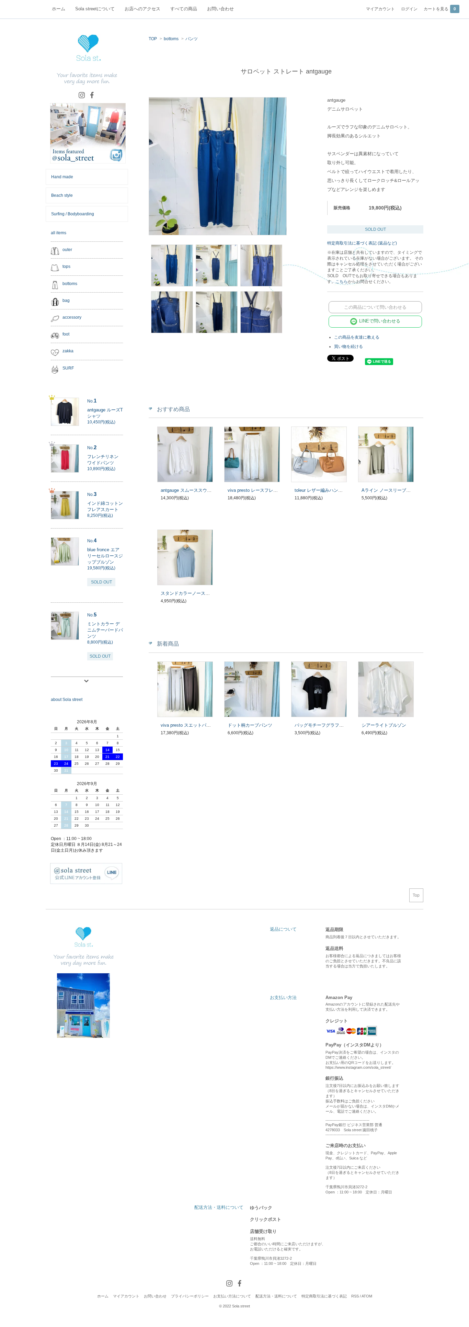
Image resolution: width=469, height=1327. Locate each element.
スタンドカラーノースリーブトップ (196, 593)
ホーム (102, 1296)
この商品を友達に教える (356, 337)
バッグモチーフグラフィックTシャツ (332, 725)
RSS (355, 1296)
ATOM (367, 1296)
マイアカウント (380, 9)
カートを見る (440, 9)
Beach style (62, 195)
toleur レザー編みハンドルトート (328, 490)
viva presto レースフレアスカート (262, 490)
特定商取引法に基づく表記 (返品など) (362, 243)
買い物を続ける (348, 346)
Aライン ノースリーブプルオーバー (397, 490)
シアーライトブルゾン (384, 725)
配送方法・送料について (276, 1296)
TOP (153, 38)
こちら (341, 281)
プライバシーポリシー (190, 1296)
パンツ (191, 38)
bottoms (171, 38)
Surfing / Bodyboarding (72, 214)
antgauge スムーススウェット (190, 490)
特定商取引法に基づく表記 (324, 1296)
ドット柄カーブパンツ (250, 725)
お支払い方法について (232, 1296)
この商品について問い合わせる (375, 307)
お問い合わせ (155, 1296)
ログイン (409, 9)
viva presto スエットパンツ (188, 725)
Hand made (62, 176)
